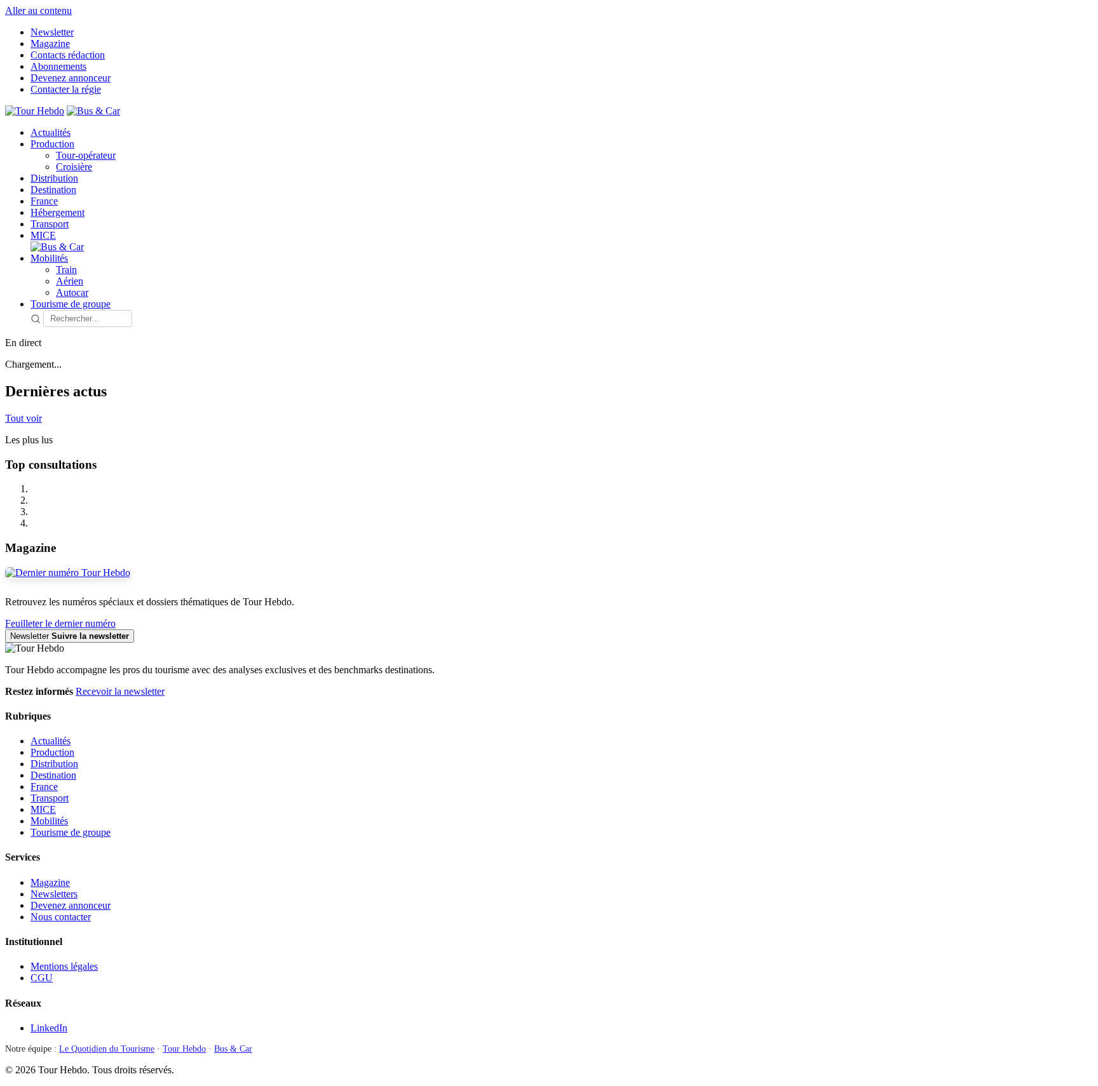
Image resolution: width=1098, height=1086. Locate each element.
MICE (43, 235)
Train (66, 269)
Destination (53, 189)
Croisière (74, 166)
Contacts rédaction (67, 55)
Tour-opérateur (86, 155)
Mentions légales (64, 966)
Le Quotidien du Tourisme (106, 1049)
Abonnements (58, 66)
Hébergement (57, 212)
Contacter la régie (65, 89)
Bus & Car (233, 1049)
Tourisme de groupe (70, 303)
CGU (41, 977)
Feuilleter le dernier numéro (60, 623)
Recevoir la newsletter (120, 691)
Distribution (54, 178)
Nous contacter (60, 916)
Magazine (50, 43)
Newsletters (54, 893)
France (44, 201)
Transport (49, 223)
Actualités (50, 132)
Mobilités (49, 258)
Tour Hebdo (184, 1049)
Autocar (72, 292)
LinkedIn (48, 1027)
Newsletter (52, 32)
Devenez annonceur (70, 77)
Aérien (69, 281)
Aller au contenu (38, 10)
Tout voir (23, 418)
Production (52, 143)
